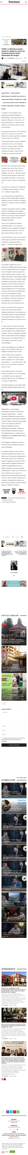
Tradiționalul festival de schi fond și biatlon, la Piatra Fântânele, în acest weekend (7, 553)
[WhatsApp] (18, 1111)
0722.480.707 (14, 1122)
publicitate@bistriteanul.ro (14, 1127)
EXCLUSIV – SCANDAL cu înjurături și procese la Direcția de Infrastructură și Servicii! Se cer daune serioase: (13, 641)
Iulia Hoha (5, 796)
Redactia (6, 1005)
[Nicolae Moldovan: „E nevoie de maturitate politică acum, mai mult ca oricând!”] (14, 883)
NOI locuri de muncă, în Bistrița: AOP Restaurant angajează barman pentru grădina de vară (13, 1026)
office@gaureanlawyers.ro (14, 1138)
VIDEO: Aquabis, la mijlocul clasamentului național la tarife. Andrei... (12, 793)
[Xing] (14, 575)
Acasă (2, 36)
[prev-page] (2, 703)
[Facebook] (7, 1111)
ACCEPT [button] (12, 1151)
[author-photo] (2, 1005)
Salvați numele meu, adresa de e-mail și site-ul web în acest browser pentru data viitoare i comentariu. (13, 740)
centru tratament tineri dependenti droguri (16, 497)
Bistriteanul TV (8, 36)
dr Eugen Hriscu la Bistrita (7, 500)
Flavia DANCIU (7, 889)
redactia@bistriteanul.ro (14, 1121)
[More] (21, 537)
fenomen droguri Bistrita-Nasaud (9, 502)
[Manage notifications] (2, 1152)
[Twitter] (11, 1111)
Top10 (4, 624)
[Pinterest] (14, 1111)
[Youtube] (17, 1129)
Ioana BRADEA (11, 58)
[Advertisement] (14, 20)
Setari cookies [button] (5, 1151)
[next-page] (5, 703)
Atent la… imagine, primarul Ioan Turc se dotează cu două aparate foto (21, 553)
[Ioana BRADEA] (2, 58)
